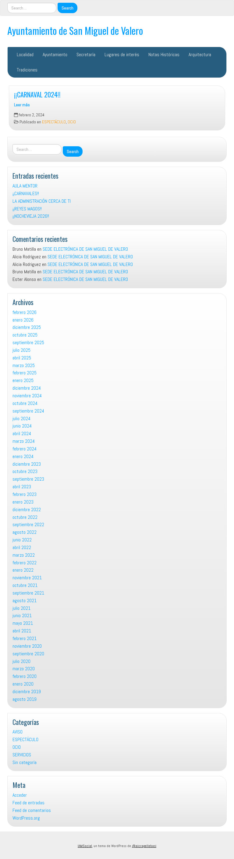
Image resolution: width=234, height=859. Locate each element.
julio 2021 (21, 608)
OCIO (72, 122)
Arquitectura (200, 54)
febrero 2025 (24, 372)
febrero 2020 (24, 676)
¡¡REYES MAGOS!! (27, 209)
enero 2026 (23, 320)
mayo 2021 (22, 623)
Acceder (19, 795)
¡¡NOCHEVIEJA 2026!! (30, 216)
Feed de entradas (28, 802)
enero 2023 (23, 502)
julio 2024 (21, 418)
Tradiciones (27, 70)
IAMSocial (85, 846)
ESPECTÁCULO (54, 122)
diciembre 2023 (26, 464)
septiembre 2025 (28, 342)
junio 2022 (22, 540)
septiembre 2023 (28, 479)
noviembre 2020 (27, 646)
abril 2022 (21, 547)
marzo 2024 (23, 441)
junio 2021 (22, 615)
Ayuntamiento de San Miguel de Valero (75, 30)
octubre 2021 (24, 585)
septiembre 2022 (28, 524)
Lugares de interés (122, 54)
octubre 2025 (24, 335)
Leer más (22, 104)
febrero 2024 (24, 449)
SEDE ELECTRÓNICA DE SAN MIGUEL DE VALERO (85, 249)
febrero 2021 (24, 638)
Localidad (25, 54)
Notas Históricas (163, 54)
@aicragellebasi (144, 846)
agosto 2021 (24, 600)
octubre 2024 (24, 403)
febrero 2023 (24, 494)
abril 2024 (21, 433)
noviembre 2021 (27, 577)
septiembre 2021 (28, 593)
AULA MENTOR (24, 186)
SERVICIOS (21, 755)
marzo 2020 (23, 668)
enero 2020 (23, 684)
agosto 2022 (24, 532)
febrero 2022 (24, 562)
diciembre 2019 (26, 691)
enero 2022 (23, 570)
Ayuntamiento (55, 54)
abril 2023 (21, 486)
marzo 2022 (23, 555)
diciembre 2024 (26, 388)
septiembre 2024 (28, 411)
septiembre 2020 (28, 653)
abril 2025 (21, 358)
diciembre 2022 (26, 509)
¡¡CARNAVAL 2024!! (37, 94)
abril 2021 (21, 631)
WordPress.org (26, 818)
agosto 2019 (24, 699)
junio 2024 (22, 426)
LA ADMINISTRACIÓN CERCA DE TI (41, 201)
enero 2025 (23, 380)
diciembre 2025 (26, 327)
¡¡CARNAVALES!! (25, 193)
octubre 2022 (24, 517)
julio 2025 (21, 350)
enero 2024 (23, 456)
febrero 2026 (24, 312)
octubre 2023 (24, 471)
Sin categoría (24, 762)
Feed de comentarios (31, 810)
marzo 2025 (23, 365)
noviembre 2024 (27, 395)
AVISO (17, 732)
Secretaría (85, 54)
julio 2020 (21, 661)
